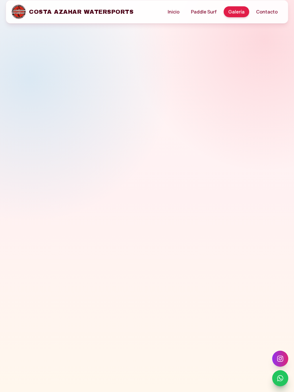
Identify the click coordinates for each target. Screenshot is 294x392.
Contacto (267, 12)
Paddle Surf (204, 12)
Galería (236, 12)
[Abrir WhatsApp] (280, 378)
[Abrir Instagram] (280, 359)
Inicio (173, 12)
